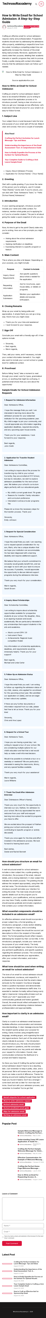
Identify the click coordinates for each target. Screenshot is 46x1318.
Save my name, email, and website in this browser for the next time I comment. (23, 1237)
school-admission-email (14, 1104)
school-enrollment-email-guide (16, 1108)
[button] (36, 3)
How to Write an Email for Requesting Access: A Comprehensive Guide (28, 1177)
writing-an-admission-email (15, 1115)
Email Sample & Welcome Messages (31, 27)
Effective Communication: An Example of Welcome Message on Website (30, 1160)
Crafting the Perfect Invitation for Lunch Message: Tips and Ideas (22, 139)
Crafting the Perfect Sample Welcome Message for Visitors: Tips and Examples (31, 1151)
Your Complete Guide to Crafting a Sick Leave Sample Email (21, 161)
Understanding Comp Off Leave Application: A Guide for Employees (31, 1142)
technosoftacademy (25, 1135)
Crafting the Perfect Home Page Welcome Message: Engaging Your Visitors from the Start (29, 1169)
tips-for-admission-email (14, 1111)
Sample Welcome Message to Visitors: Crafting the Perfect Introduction (30, 1133)
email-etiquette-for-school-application (19, 1097)
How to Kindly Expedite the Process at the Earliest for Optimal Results (23, 153)
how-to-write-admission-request (17, 1101)
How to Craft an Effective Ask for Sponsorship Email (26, 1292)
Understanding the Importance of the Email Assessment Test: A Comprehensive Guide (23, 146)
